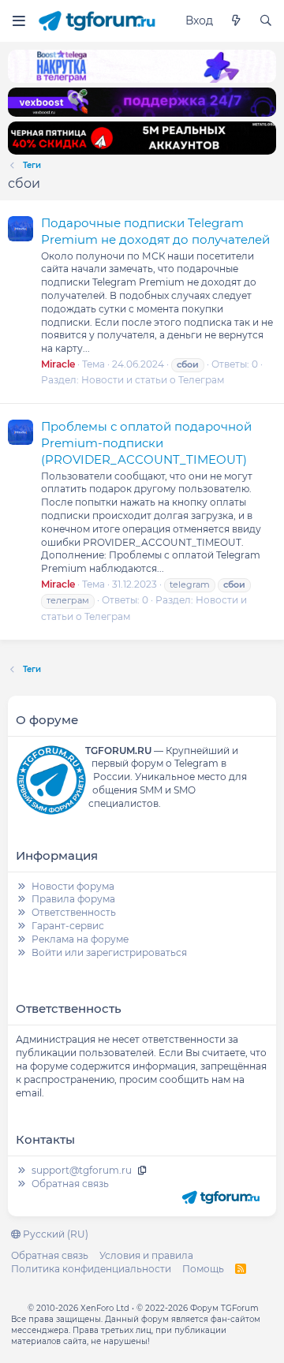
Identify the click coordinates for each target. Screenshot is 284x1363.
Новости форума (73, 886)
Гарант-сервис (68, 926)
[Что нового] (236, 21)
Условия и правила (146, 1255)
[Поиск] (266, 21)
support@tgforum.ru (82, 1170)
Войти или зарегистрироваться (109, 952)
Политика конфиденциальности (91, 1269)
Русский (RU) (54, 1234)
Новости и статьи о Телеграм (152, 380)
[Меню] (18, 21)
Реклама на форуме (80, 939)
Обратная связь (70, 1183)
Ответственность (74, 912)
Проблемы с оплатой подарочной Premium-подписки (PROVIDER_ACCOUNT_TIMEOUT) (146, 443)
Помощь (203, 1269)
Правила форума (73, 899)
